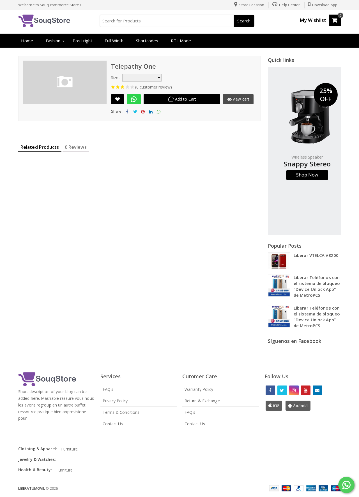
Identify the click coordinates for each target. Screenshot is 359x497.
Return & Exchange (202, 400)
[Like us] (270, 390)
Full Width (114, 40)
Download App (324, 4)
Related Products (39, 147)
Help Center (289, 4)
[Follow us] (282, 390)
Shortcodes (147, 40)
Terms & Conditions (121, 412)
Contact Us (113, 423)
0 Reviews (76, 147)
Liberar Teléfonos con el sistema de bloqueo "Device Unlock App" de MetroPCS (317, 286)
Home (27, 40)
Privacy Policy (115, 400)
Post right (82, 40)
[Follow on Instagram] (294, 390)
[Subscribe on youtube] (305, 390)
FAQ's (108, 389)
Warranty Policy (199, 389)
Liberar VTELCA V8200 (316, 255)
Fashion (53, 40)
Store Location (251, 4)
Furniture (69, 449)
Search (244, 21)
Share (127, 116)
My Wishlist (313, 20)
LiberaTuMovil (32, 488)
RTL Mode (181, 40)
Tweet (135, 116)
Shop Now (307, 175)
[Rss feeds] (317, 390)
